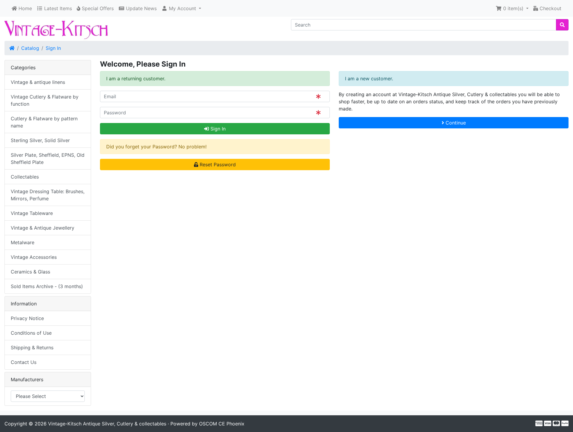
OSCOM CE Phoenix (221, 424)
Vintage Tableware (32, 213)
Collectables (25, 177)
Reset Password (217, 164)
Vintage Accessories (34, 257)
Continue (455, 123)
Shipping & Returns (32, 347)
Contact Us (23, 362)
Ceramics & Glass (30, 272)
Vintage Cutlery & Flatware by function (44, 100)
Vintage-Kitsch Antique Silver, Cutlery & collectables (107, 424)
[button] (181, 8)
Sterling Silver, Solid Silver (40, 140)
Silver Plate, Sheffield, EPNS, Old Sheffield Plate (47, 158)
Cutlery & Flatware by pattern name (44, 122)
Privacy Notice (27, 318)
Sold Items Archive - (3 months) (47, 286)
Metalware (22, 242)
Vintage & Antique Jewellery (42, 228)
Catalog (30, 48)
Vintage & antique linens (38, 82)
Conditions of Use (31, 333)
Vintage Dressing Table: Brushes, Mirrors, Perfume (47, 195)
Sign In (53, 48)
